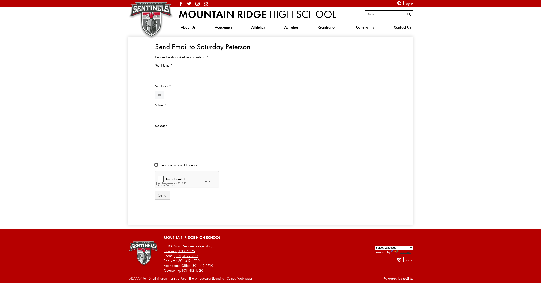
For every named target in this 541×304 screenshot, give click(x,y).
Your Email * (163, 86)
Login (404, 3)
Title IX (193, 278)
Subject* (160, 105)
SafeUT (206, 4)
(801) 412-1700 (186, 255)
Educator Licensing (212, 278)
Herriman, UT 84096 (188, 248)
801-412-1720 (192, 270)
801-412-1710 (202, 265)
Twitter (189, 4)
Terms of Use (177, 278)
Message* (162, 126)
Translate (405, 252)
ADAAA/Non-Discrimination (148, 278)
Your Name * (163, 65)
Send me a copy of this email (179, 165)
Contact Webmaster (239, 278)
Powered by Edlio (398, 278)
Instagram (197, 4)
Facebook (181, 4)
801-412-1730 (189, 260)
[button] (188, 27)
